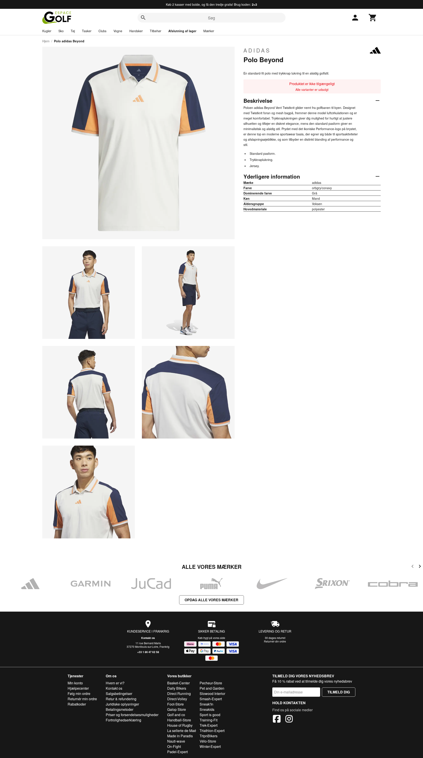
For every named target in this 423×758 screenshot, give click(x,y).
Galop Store (176, 709)
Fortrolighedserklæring (123, 720)
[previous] (412, 567)
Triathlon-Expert (212, 730)
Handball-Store (179, 720)
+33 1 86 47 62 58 (148, 652)
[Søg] (143, 17)
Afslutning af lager (182, 31)
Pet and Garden (212, 688)
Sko (61, 31)
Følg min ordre (79, 693)
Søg (211, 18)
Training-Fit (208, 720)
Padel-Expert (177, 751)
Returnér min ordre (82, 698)
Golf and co (176, 714)
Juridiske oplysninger (122, 704)
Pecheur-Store (211, 682)
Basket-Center (178, 682)
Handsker (136, 31)
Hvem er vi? (115, 682)
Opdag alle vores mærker (211, 599)
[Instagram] (289, 719)
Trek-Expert (208, 725)
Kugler (46, 31)
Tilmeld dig (338, 692)
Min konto (75, 682)
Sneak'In (206, 704)
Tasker (86, 31)
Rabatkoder (77, 704)
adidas (257, 50)
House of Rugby (180, 725)
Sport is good (210, 714)
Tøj (73, 31)
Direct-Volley (177, 698)
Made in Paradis (180, 735)
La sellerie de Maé (181, 730)
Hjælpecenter (78, 688)
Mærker (208, 31)
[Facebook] (276, 719)
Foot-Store (175, 704)
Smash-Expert (211, 698)
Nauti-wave (176, 741)
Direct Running (179, 693)
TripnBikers (208, 735)
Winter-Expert (210, 746)
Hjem (46, 41)
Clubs (102, 31)
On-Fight (174, 746)
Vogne (117, 31)
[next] (420, 567)
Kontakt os (148, 638)
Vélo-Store (208, 741)
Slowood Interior (212, 693)
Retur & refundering (121, 698)
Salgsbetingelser (119, 693)
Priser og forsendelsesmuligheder (132, 714)
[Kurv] (372, 17)
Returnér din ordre (275, 641)
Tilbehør (155, 31)
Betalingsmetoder (119, 709)
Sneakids (207, 709)
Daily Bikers (176, 688)
